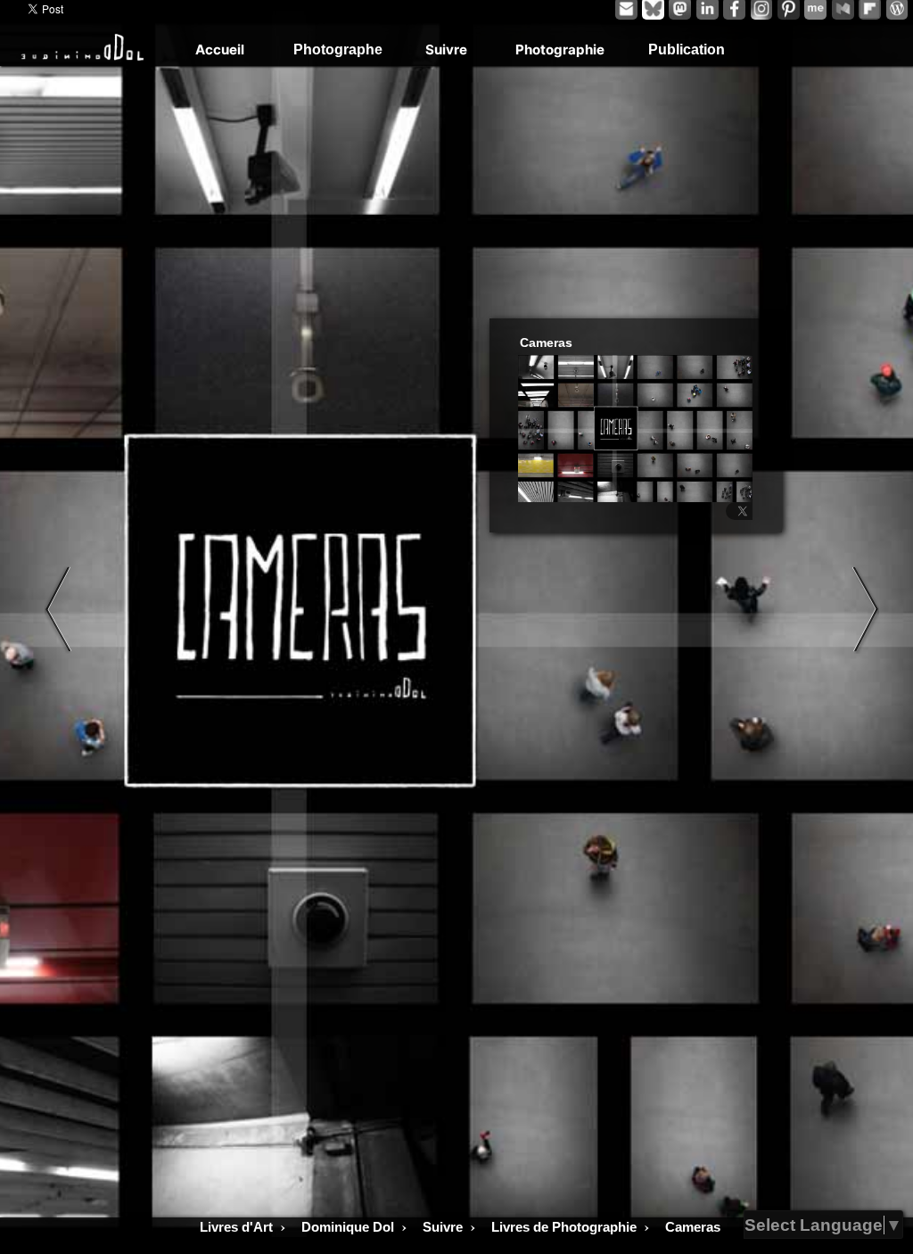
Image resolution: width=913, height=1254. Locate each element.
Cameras (546, 343)
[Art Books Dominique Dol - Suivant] (865, 609)
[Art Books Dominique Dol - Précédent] (58, 609)
